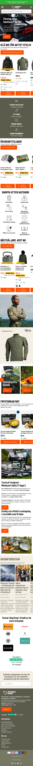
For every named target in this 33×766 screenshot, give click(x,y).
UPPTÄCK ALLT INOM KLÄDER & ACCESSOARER (12, 52)
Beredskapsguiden (6, 722)
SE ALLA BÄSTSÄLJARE (7, 246)
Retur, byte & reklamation (8, 726)
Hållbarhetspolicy (6, 743)
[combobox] (14, 11)
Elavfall (3, 745)
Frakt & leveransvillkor (7, 724)
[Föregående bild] (2, 28)
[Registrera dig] (29, 683)
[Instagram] (15, 763)
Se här (4, 531)
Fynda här (17, 35)
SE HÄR (4, 507)
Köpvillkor (4, 730)
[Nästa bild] (31, 28)
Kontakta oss (6, 709)
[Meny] (2, 7)
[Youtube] (18, 763)
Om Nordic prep (5, 739)
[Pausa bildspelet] (12, 40)
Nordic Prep (18, 756)
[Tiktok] (21, 763)
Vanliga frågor (5, 741)
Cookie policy (5, 747)
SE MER (7, 390)
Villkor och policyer (16, 759)
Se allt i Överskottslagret (9, 147)
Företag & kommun (6, 732)
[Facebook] (12, 763)
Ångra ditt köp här (6, 728)
